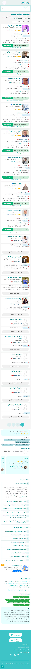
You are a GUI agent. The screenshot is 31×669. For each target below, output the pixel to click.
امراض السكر (14, 495)
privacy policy (25, 664)
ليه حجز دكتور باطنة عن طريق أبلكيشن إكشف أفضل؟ (14, 509)
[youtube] (19, 655)
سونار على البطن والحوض (23, 590)
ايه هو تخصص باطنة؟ (21, 484)
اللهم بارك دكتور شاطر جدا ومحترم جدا (18, 464)
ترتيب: (26, 22)
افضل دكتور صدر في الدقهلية (21, 605)
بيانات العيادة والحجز (14, 252)
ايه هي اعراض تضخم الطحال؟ (19, 539)
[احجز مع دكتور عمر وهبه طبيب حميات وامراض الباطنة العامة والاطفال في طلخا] (25, 186)
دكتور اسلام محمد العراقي (16, 466)
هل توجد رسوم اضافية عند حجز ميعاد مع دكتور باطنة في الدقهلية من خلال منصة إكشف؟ (14, 517)
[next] (9, 425)
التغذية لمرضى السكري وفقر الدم (12, 581)
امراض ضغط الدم (14, 586)
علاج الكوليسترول (12, 590)
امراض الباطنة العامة (10, 584)
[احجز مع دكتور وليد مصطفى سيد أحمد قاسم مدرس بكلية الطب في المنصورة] (25, 301)
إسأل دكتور (16, 571)
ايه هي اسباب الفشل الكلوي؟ (19, 546)
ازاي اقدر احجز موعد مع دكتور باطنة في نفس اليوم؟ (14, 505)
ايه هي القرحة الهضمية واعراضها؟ (18, 542)
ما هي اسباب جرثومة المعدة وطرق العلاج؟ (16, 549)
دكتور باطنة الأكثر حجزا (10, 440)
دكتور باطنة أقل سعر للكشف (22, 442)
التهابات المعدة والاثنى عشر (22, 584)
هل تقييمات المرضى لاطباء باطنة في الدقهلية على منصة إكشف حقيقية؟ (15, 522)
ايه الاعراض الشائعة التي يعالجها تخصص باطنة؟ (15, 531)
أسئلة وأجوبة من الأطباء (23, 647)
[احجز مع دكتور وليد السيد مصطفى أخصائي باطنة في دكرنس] (25, 407)
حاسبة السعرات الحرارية (23, 652)
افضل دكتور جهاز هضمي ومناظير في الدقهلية (17, 600)
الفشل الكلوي (23, 497)
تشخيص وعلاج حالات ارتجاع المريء (21, 588)
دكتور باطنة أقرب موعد (8, 445)
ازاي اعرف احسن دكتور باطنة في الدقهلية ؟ (16, 501)
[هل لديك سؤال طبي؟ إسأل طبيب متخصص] (25, 568)
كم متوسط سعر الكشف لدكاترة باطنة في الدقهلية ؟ (14, 512)
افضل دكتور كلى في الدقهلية (21, 597)
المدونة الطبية (25, 645)
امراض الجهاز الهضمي (24, 586)
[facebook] (12, 655)
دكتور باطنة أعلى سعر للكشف (21, 445)
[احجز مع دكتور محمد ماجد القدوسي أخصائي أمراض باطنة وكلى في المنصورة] (25, 239)
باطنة (15, 34)
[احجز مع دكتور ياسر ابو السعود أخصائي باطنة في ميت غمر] (25, 390)
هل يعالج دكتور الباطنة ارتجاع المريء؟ (17, 557)
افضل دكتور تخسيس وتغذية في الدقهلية (18, 602)
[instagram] (15, 655)
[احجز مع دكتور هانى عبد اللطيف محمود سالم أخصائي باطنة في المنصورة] (25, 339)
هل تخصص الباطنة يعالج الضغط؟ (18, 535)
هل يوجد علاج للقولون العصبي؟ (19, 553)
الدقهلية (14, 8)
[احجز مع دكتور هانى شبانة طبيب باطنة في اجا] (25, 356)
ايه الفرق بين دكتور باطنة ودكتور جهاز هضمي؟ (16, 560)
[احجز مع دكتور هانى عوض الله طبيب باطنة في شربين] (25, 373)
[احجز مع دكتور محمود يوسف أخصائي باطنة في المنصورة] (25, 322)
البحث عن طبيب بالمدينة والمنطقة (20, 650)
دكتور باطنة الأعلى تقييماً (23, 440)
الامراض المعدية (25, 581)
